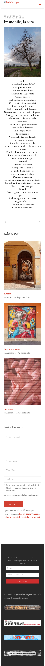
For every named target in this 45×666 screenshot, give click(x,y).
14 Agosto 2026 (11, 352)
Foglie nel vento (12, 348)
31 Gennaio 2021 (14, 18)
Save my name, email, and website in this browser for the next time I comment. (23, 488)
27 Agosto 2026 (11, 297)
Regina (7, 293)
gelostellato (13, 16)
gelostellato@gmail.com (26, 594)
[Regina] (22, 265)
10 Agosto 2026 (11, 412)
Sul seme (8, 409)
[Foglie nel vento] (22, 324)
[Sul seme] (22, 381)
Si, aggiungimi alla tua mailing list (22, 494)
